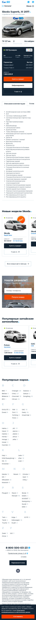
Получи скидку (18, 297)
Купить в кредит (18, 79)
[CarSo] (6, 2)
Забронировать (18, 85)
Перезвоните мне (18, 563)
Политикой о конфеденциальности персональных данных (16, 611)
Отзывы (23, 557)
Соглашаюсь (18, 616)
